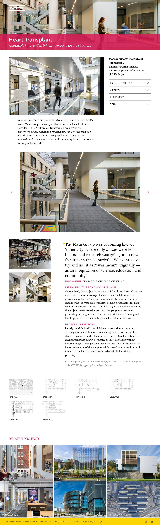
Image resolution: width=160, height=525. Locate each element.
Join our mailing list (88, 522)
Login (100, 522)
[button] (130, 82)
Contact (76, 522)
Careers (67, 522)
